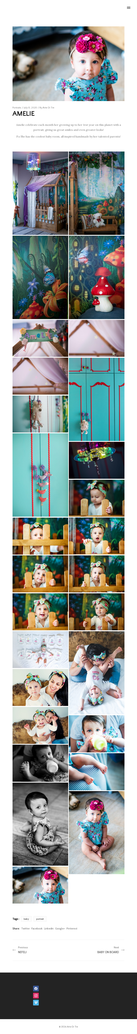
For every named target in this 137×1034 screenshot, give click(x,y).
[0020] (40, 649)
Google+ (60, 928)
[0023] (40, 725)
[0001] (40, 193)
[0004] (40, 376)
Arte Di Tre (48, 107)
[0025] (40, 763)
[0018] (96, 611)
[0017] (40, 611)
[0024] (96, 733)
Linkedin (49, 928)
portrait (40, 919)
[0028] (40, 885)
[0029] (40, 824)
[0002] (40, 338)
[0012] (96, 498)
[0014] (40, 536)
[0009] (40, 475)
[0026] (96, 771)
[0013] (96, 536)
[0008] (96, 399)
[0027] (96, 832)
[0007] (96, 277)
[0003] (96, 338)
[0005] (96, 193)
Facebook (37, 928)
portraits (17, 107)
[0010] (40, 414)
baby (26, 919)
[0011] (96, 460)
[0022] (40, 687)
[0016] (40, 573)
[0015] (96, 574)
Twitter (25, 928)
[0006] (40, 277)
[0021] (96, 673)
